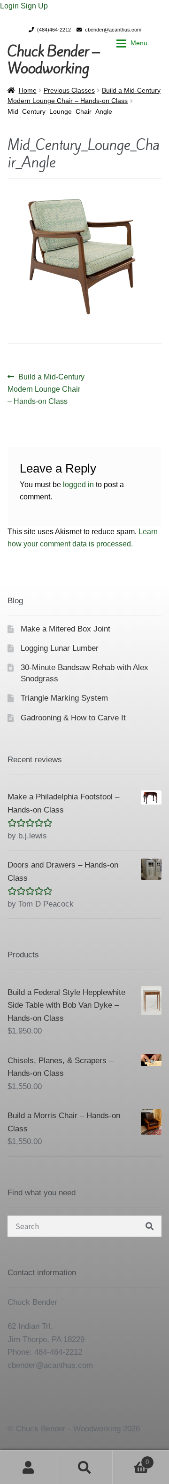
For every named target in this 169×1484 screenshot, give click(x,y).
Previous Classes (69, 90)
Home (28, 90)
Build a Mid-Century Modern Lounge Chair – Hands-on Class (46, 388)
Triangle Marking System (64, 698)
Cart (131, 1459)
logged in (78, 485)
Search (84, 1467)
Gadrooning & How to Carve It (73, 717)
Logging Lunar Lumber (60, 648)
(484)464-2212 (54, 29)
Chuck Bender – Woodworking (54, 60)
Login (10, 6)
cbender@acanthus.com (113, 29)
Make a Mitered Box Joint (65, 628)
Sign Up (34, 6)
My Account (28, 1467)
